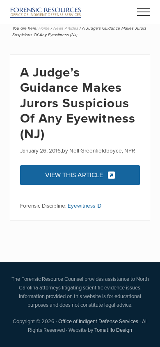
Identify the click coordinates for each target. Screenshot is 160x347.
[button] (143, 12)
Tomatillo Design (113, 330)
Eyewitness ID (84, 205)
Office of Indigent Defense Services (98, 321)
